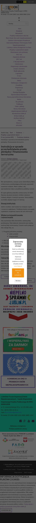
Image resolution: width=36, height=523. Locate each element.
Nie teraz (18, 280)
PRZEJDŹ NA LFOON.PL (18, 273)
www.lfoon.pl (18, 266)
